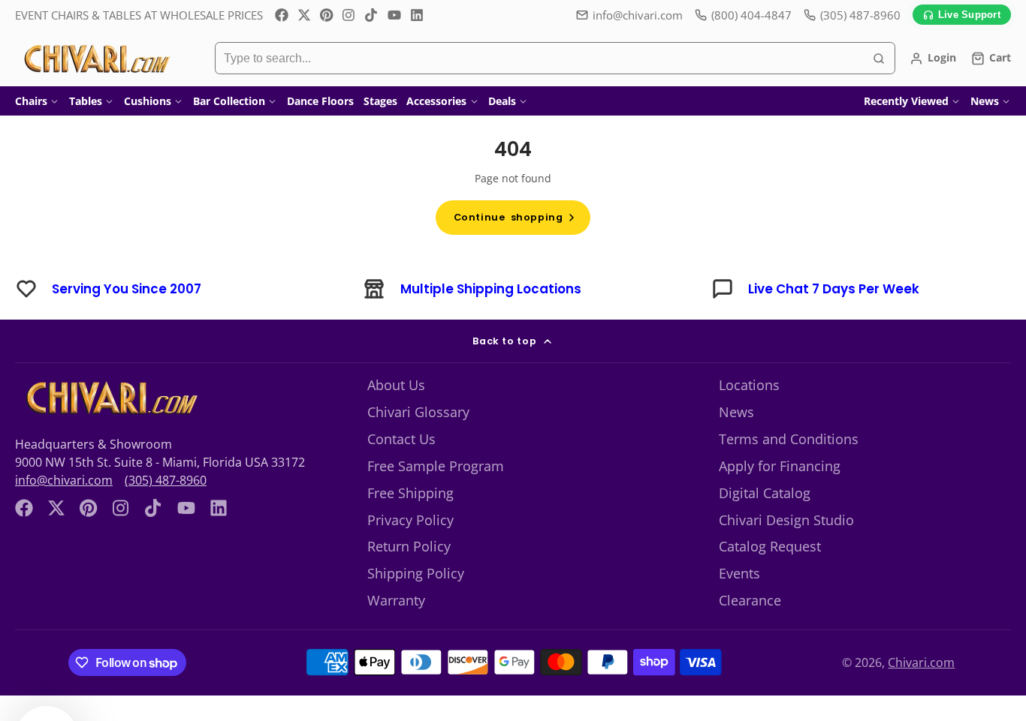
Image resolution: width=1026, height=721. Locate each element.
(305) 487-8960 (166, 480)
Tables (85, 101)
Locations (749, 385)
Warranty (396, 600)
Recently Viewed (906, 101)
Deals (502, 101)
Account (933, 58)
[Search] (879, 58)
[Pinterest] (326, 15)
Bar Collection (229, 101)
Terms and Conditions (789, 439)
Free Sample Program (435, 466)
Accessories (436, 101)
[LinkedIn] (417, 15)
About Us (396, 385)
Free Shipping (410, 493)
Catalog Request (770, 546)
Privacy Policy (410, 520)
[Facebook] (281, 15)
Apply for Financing (779, 466)
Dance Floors (320, 101)
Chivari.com (921, 662)
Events (739, 573)
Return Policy (409, 546)
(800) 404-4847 (751, 15)
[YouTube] (394, 15)
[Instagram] (349, 15)
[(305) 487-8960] (852, 15)
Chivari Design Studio (786, 520)
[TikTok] (372, 15)
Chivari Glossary (418, 412)
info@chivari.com (638, 15)
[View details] (110, 398)
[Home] (96, 58)
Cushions (147, 101)
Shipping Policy (415, 573)
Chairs (31, 101)
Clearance (750, 600)
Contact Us (401, 439)
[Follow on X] (304, 15)
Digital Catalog (764, 493)
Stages (380, 101)
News (984, 101)
